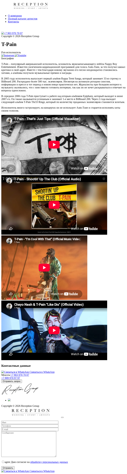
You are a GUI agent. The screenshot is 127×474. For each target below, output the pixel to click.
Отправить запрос (12, 381)
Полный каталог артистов (22, 18)
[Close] (62, 417)
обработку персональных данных (49, 462)
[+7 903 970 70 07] (12, 33)
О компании (15, 15)
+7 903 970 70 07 (19, 375)
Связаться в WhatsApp (42, 372)
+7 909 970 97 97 (10, 378)
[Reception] (30, 416)
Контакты (13, 21)
